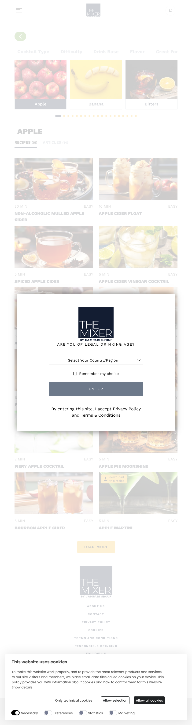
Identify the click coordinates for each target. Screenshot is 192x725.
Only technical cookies (73, 701)
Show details (22, 687)
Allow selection (115, 700)
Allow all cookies (149, 700)
